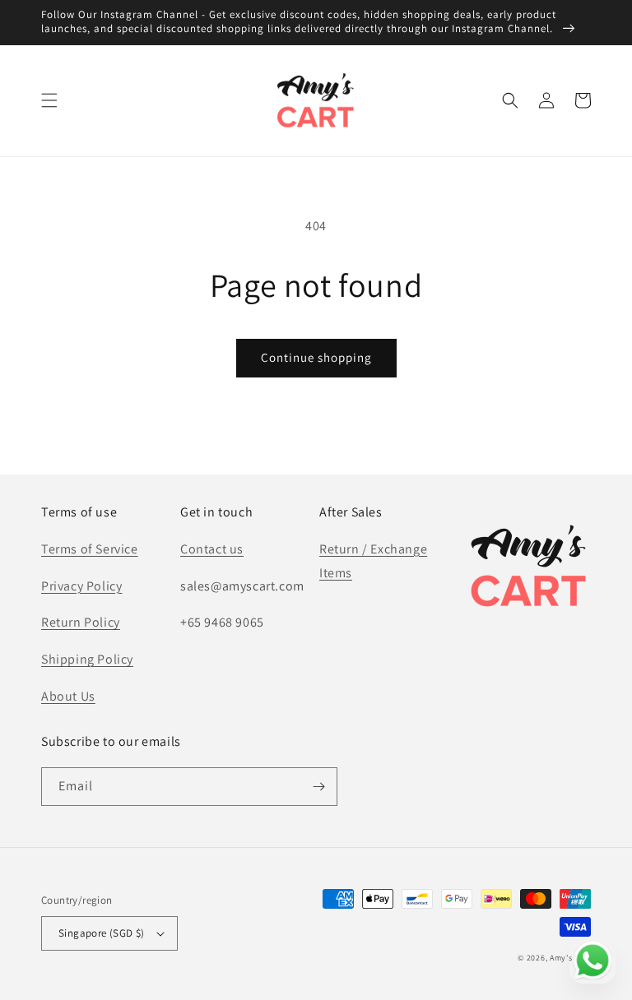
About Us (68, 696)
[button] (49, 100)
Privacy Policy (81, 586)
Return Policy (80, 622)
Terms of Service (89, 549)
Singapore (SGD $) (101, 933)
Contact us (212, 549)
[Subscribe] (318, 786)
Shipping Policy (87, 659)
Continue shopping (316, 357)
